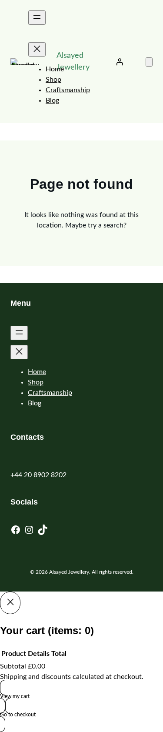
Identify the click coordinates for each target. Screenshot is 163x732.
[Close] (10, 603)
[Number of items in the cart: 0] (149, 62)
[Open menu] (37, 17)
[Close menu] (37, 49)
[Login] (119, 61)
